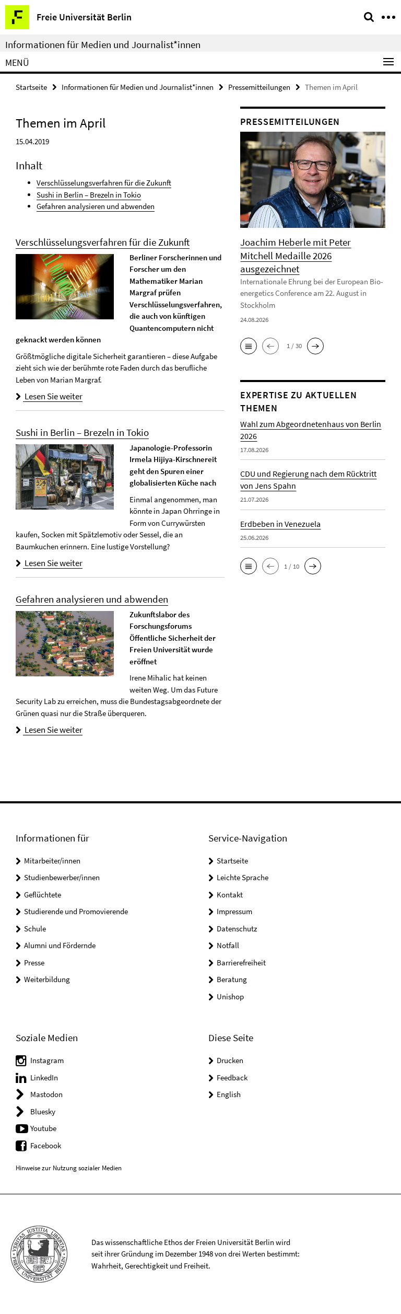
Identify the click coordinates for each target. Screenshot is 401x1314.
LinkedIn (44, 1077)
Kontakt (230, 895)
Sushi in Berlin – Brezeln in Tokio (89, 195)
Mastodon (46, 1094)
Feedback (232, 1077)
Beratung (232, 979)
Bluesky (42, 1111)
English (229, 1094)
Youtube (43, 1128)
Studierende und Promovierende (76, 911)
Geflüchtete (42, 895)
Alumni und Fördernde (60, 945)
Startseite (31, 87)
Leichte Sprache (242, 877)
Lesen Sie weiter (52, 396)
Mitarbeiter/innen (52, 861)
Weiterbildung (47, 979)
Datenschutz (237, 928)
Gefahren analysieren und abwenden (96, 206)
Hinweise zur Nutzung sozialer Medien (69, 1167)
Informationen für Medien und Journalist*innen (102, 44)
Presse (34, 962)
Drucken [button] (230, 1060)
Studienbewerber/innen (62, 877)
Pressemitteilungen (259, 87)
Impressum (234, 911)
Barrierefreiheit (241, 962)
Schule (35, 928)
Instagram (47, 1060)
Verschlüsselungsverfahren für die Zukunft (104, 183)
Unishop (230, 996)
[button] (248, 346)
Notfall (228, 945)
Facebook (45, 1145)
